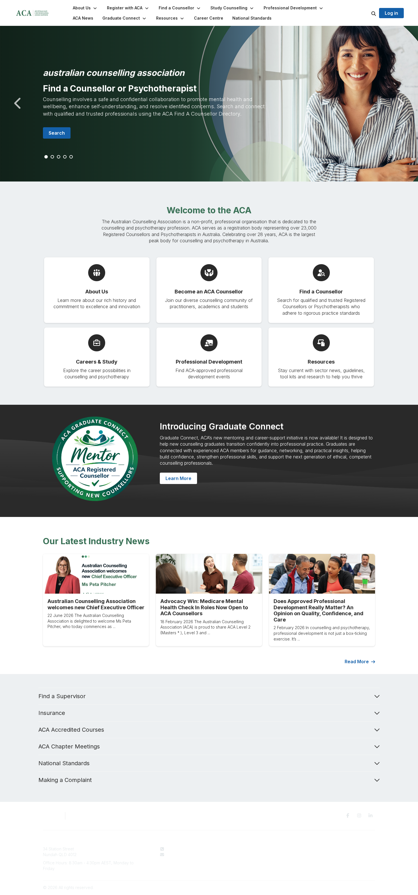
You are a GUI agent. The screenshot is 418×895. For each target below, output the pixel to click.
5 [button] (71, 157)
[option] (209, 103)
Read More (357, 661)
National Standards (64, 763)
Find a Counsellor (250, 854)
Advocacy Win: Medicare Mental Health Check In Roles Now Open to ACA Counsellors (204, 607)
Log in (391, 13)
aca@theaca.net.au (185, 854)
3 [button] (58, 157)
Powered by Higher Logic (351, 887)
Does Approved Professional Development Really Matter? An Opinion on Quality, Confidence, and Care (318, 610)
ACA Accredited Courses (71, 729)
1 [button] (46, 157)
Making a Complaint (65, 780)
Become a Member (252, 860)
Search (57, 133)
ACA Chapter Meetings (69, 746)
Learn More (178, 478)
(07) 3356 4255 (181, 848)
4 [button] (65, 157)
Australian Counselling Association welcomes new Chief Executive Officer (95, 604)
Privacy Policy (320, 848)
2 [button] (52, 157)
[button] (85, 8)
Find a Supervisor (62, 696)
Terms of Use (319, 854)
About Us (242, 848)
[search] (366, 13)
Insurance (51, 713)
